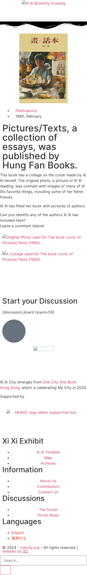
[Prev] (3, 284)
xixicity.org (29, 547)
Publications (26, 110)
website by (15, 551)
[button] (43, 20)
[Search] (5, 570)
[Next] (3, 290)
